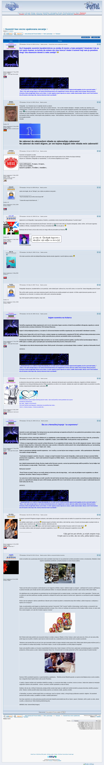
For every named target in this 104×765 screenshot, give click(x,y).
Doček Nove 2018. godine (41, 754)
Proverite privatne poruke (69, 13)
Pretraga (33, 13)
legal (72, 754)
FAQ (26, 14)
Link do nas (39, 13)
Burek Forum (33, 754)
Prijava (77, 13)
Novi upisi (28, 13)
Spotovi (64, 14)
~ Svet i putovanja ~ (48, 33)
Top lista (45, 14)
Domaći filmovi (46, 13)
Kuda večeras (65, 754)
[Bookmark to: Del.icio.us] (54, 757)
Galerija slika (39, 14)
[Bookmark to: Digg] (52, 757)
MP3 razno (58, 14)
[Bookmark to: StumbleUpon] (55, 757)
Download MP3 (51, 14)
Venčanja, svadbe (50, 754)
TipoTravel (60, 754)
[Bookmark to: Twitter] (48, 757)
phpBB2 (59, 760)
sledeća (11, 31)
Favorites (33, 14)
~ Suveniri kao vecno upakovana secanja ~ (25, 29)
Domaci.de (58, 759)
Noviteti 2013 (70, 14)
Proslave (55, 754)
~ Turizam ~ (58, 33)
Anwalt (69, 754)
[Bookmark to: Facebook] (50, 757)
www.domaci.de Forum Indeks (33, 33)
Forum (23, 13)
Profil (29, 14)
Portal (19, 13)
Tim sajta (60, 13)
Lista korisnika (53, 13)
